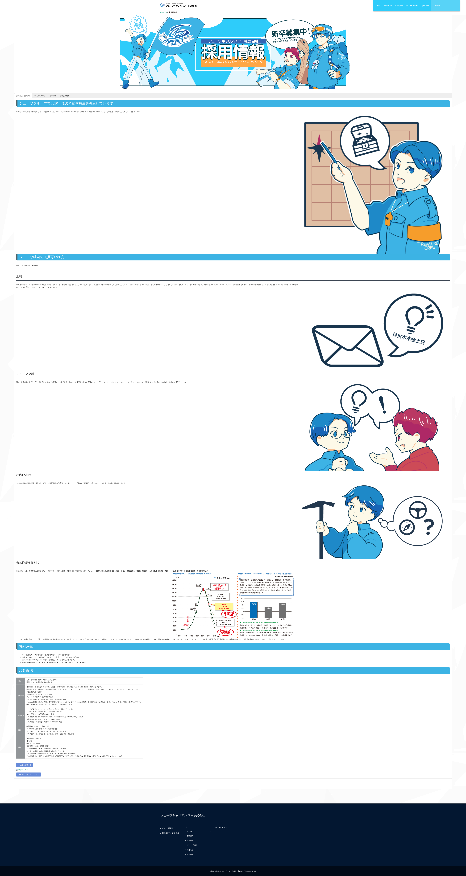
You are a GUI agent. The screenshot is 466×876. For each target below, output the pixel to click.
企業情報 (399, 5)
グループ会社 (412, 5)
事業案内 (388, 5)
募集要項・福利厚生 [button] (23, 96)
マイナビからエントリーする (29, 774)
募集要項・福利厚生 (170, 833)
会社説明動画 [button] (64, 96)
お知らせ (425, 5)
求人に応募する (168, 828)
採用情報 (436, 5)
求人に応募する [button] (40, 96)
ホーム (378, 5)
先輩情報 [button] (53, 96)
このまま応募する (25, 765)
